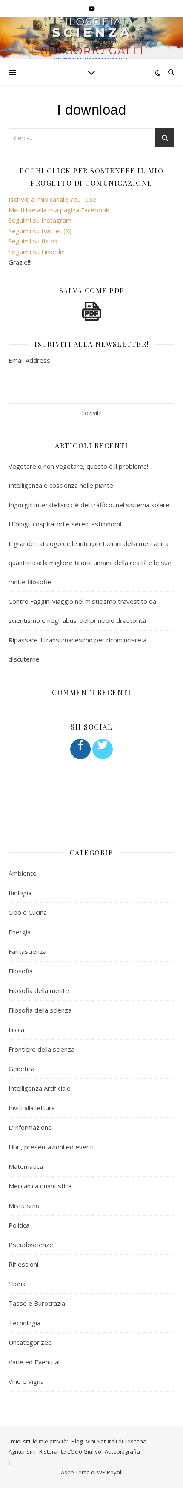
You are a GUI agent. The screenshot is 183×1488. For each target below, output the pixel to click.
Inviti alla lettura (32, 1107)
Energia (20, 932)
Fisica (16, 1029)
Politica (19, 1225)
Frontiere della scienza (41, 1049)
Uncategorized (30, 1342)
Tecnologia (24, 1322)
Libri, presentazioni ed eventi (51, 1147)
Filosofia (21, 971)
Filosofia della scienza (40, 1010)
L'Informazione (30, 1127)
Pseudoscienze (31, 1244)
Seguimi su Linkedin (37, 251)
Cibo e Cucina (28, 912)
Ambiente (23, 873)
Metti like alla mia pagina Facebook (59, 210)
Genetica (21, 1068)
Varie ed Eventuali (35, 1362)
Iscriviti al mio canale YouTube (52, 199)
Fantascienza (27, 951)
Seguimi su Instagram (40, 220)
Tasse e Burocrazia (37, 1303)
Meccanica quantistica (40, 1186)
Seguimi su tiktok (33, 241)
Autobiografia (122, 1451)
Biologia (20, 892)
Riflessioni (23, 1264)
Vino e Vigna (26, 1381)
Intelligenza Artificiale (40, 1088)
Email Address (29, 360)
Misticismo (24, 1205)
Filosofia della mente (39, 990)
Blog (77, 1441)
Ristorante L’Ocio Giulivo (70, 1451)
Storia (17, 1283)
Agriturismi (22, 1451)
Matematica (26, 1166)
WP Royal (109, 1472)
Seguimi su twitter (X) (40, 230)
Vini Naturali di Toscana (116, 1441)
